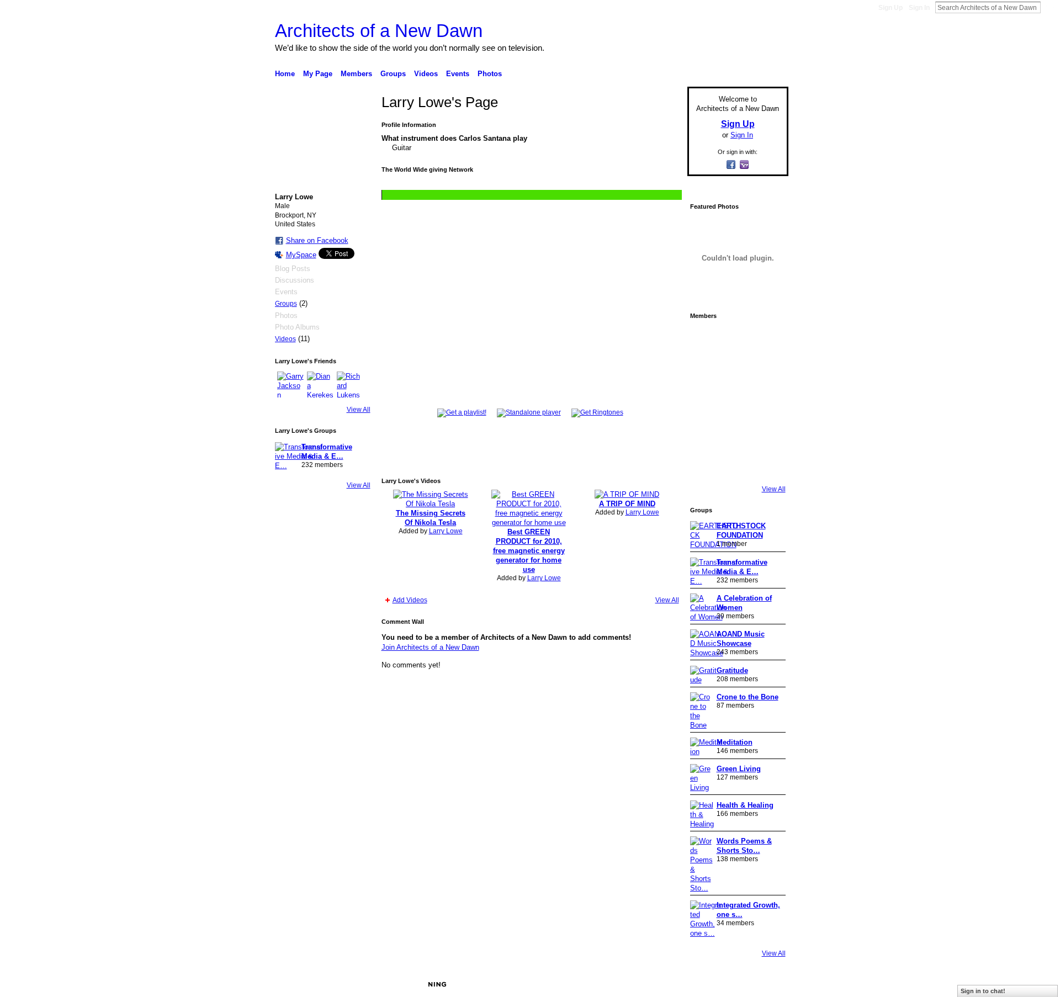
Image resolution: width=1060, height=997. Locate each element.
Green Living (739, 769)
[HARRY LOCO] (705, 371)
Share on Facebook (317, 240)
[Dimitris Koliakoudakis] (767, 463)
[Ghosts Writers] (736, 433)
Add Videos (410, 600)
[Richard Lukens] (350, 385)
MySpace (301, 255)
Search (1049, 7)
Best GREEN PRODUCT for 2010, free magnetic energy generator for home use (529, 551)
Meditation (734, 742)
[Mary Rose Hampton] (705, 433)
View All (358, 409)
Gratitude (732, 670)
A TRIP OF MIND (627, 504)
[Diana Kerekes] (320, 385)
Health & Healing (745, 805)
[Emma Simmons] (705, 463)
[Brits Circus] (767, 402)
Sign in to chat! (983, 991)
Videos (285, 339)
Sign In (919, 8)
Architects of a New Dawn (379, 30)
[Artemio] (736, 463)
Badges (663, 984)
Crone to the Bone (747, 697)
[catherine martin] (736, 402)
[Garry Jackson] (290, 385)
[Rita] (705, 402)
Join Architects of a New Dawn (430, 647)
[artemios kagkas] (736, 371)
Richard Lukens (357, 984)
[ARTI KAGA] (736, 340)
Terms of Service (763, 984)
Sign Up (890, 8)
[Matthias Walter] (767, 340)
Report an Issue (706, 984)
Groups (286, 303)
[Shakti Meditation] (767, 371)
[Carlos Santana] (767, 433)
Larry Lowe (446, 531)
